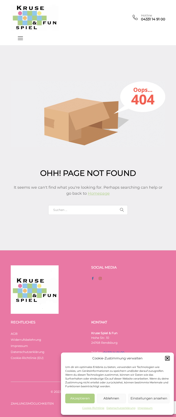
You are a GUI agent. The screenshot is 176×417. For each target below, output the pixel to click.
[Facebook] (92, 278)
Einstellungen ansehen (148, 398)
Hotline (146, 15)
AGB (14, 334)
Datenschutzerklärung (120, 408)
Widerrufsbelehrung (26, 340)
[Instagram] (100, 278)
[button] (167, 358)
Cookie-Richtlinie (93, 408)
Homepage (99, 193)
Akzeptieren (80, 398)
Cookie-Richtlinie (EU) (27, 358)
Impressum (145, 408)
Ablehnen (111, 398)
